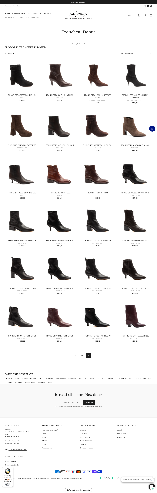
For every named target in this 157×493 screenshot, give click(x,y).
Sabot (50, 382)
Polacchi (49, 378)
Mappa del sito (33, 17)
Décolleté (72, 378)
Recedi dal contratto (86, 441)
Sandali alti (111, 378)
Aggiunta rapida (22, 90)
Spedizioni (83, 434)
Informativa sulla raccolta (78, 490)
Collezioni (80, 44)
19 (82, 355)
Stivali (16, 378)
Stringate (82, 378)
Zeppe (91, 378)
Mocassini (147, 378)
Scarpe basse (61, 378)
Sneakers (8, 382)
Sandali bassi (30, 382)
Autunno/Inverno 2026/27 (16, 13)
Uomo (46, 13)
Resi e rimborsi (85, 437)
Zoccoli (138, 378)
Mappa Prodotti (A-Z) (12, 465)
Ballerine (41, 382)
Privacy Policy (98, 406)
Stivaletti (8, 378)
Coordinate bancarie (86, 448)
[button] (151, 486)
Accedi (119, 430)
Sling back (101, 378)
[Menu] (11, 468)
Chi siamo (8, 6)
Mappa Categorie (10, 461)
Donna (36, 13)
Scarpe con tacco (125, 378)
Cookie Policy (106, 478)
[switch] (7, 484)
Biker (41, 378)
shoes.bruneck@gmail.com (18, 449)
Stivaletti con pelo (29, 378)
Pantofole (18, 382)
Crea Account (121, 434)
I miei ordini (121, 437)
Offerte (8, 17)
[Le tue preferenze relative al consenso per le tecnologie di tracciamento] (153, 489)
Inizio (74, 44)
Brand (20, 17)
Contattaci (16, 6)
